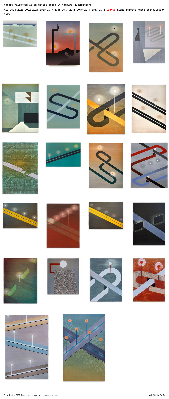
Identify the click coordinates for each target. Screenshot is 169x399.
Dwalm (162, 395)
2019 (50, 9)
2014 (87, 9)
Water (141, 9)
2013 (95, 9)
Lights (110, 9)
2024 (13, 9)
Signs (120, 9)
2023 (20, 9)
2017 (65, 9)
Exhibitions (83, 4)
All (6, 9)
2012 (102, 9)
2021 (35, 9)
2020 (43, 9)
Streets (131, 9)
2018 (57, 9)
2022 (28, 9)
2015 (80, 9)
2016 (72, 9)
